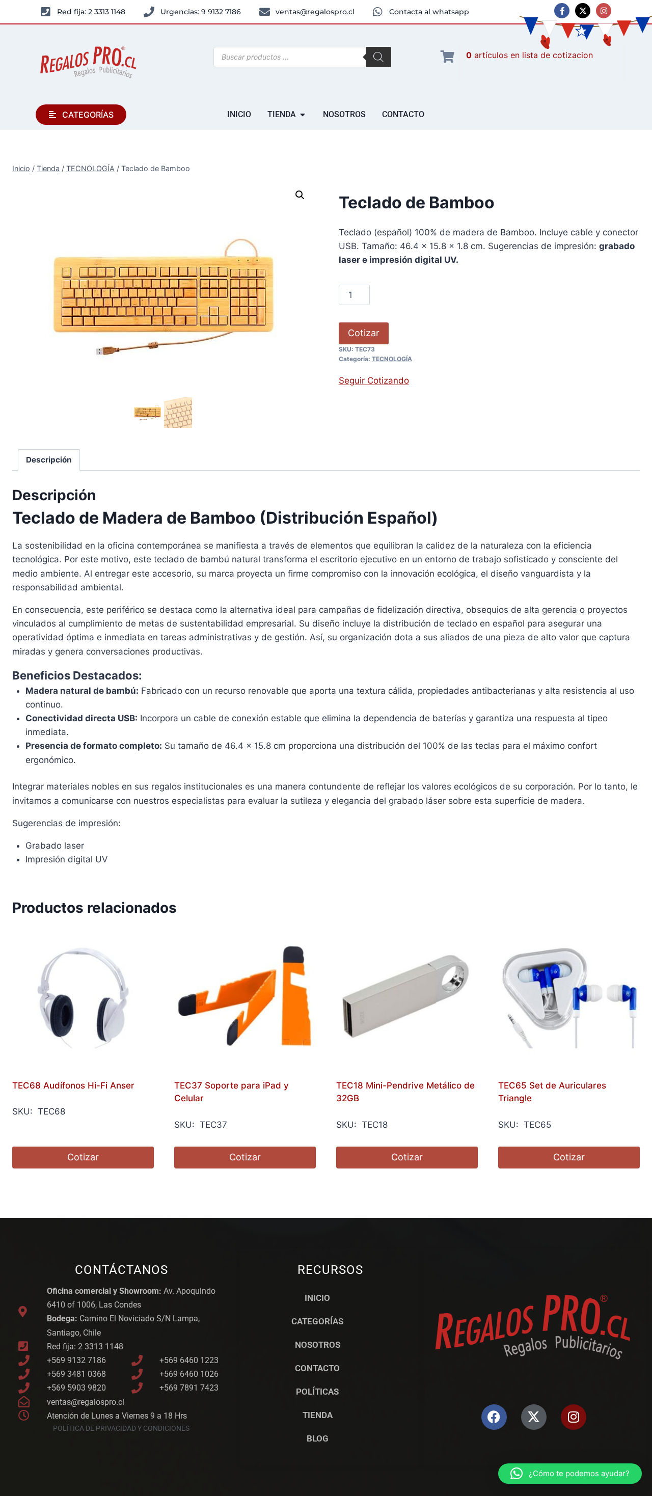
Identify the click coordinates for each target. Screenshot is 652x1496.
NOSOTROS (317, 1345)
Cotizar (363, 333)
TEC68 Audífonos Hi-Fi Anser (73, 1085)
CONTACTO (317, 1368)
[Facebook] (494, 1417)
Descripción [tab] (49, 460)
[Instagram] (603, 10)
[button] (300, 195)
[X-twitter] (582, 10)
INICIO (317, 1298)
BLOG (318, 1438)
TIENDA (318, 1415)
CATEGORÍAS (317, 1321)
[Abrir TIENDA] (302, 114)
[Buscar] (378, 57)
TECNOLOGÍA (392, 359)
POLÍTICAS (317, 1391)
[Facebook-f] (561, 10)
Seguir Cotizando (374, 380)
